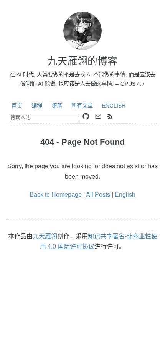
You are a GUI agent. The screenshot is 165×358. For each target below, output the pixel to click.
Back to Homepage (56, 194)
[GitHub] (86, 116)
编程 (36, 106)
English (113, 106)
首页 (17, 106)
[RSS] (110, 116)
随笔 (56, 106)
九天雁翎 (45, 236)
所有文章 (82, 106)
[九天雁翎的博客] (82, 31)
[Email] (98, 116)
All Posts (98, 194)
